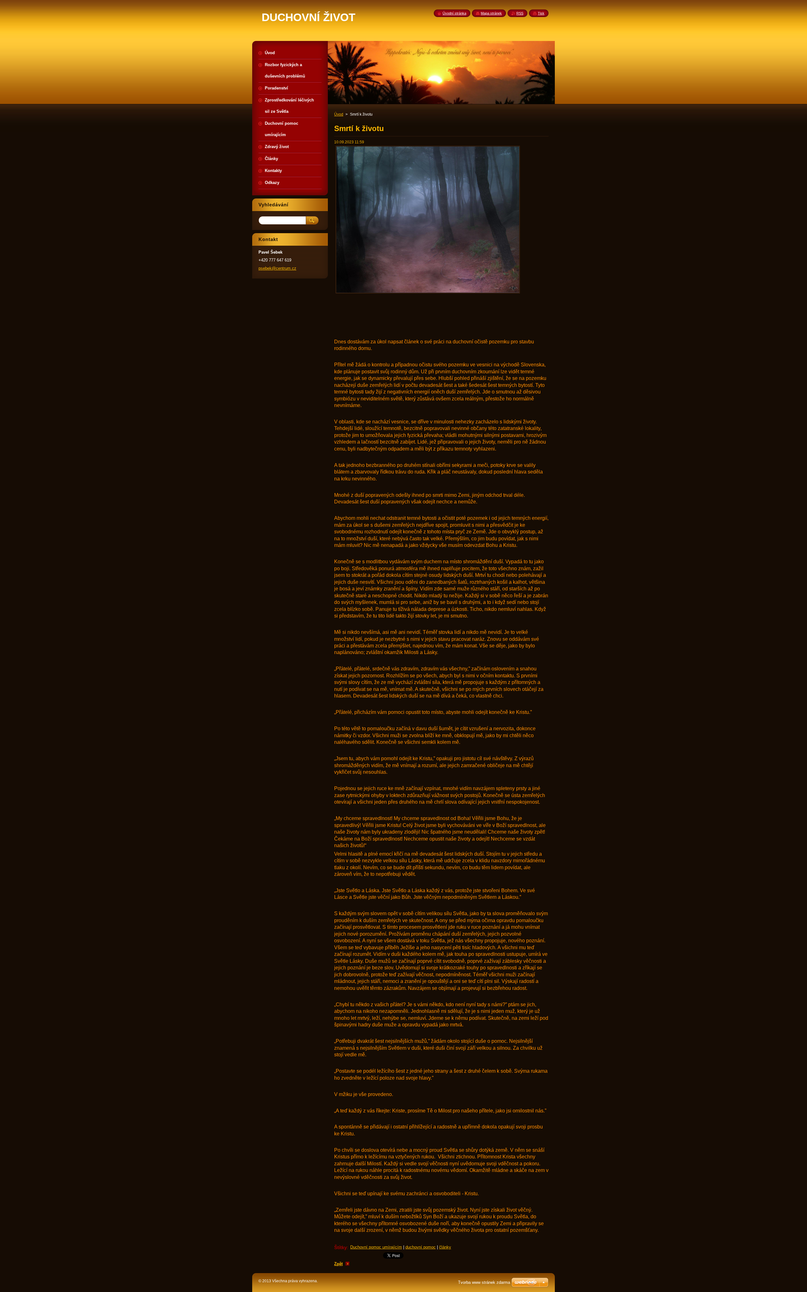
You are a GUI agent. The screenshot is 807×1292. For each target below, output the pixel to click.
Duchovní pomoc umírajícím (376, 1247)
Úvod (338, 114)
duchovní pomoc (420, 1247)
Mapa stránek (491, 13)
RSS (519, 13)
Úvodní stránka (454, 13)
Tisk (541, 13)
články (445, 1247)
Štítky (340, 1247)
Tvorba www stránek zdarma (484, 1282)
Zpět (338, 1263)
